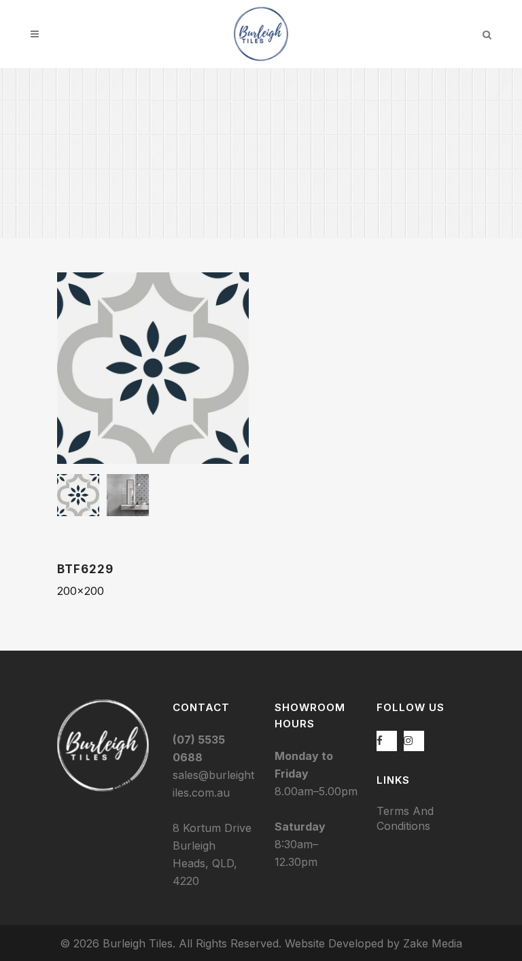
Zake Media (432, 943)
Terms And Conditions (405, 818)
